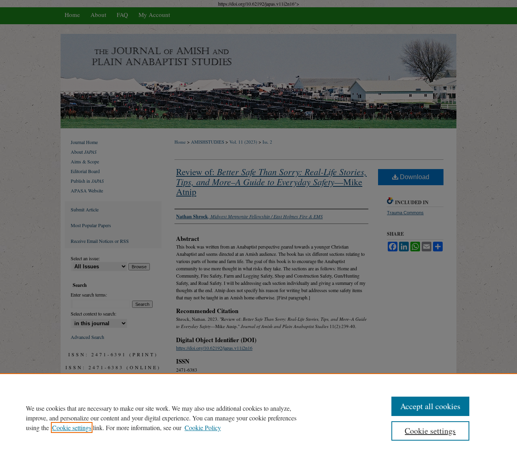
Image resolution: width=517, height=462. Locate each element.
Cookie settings (71, 427)
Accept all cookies (430, 406)
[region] (258, 417)
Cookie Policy (203, 427)
